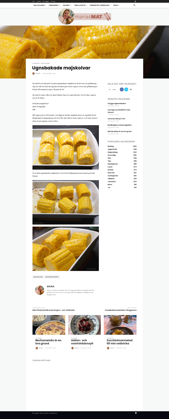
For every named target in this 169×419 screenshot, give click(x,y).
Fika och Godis (39, 5)
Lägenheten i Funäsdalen (99, 5)
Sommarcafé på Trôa (116, 119)
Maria (38, 73)
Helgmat (66, 5)
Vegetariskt (45, 63)
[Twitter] (126, 89)
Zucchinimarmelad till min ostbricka (120, 341)
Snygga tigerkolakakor (117, 103)
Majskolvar (38, 277)
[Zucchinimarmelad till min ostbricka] (120, 325)
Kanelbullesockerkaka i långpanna (121, 310)
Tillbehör (36, 63)
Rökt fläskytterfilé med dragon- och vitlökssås (53, 310)
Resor (115, 5)
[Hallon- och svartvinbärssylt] (84, 325)
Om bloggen (46, 1)
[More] (131, 89)
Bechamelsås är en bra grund (119, 131)
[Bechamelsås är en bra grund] (48, 325)
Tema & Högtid (79, 5)
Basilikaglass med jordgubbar (120, 125)
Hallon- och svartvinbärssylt (82, 341)
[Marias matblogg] (84, 16)
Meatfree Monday (52, 277)
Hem (33, 1)
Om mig (53, 1)
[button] (134, 5)
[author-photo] (37, 348)
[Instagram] (135, 1)
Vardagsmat (54, 5)
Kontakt (39, 1)
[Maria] (33, 73)
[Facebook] (122, 89)
